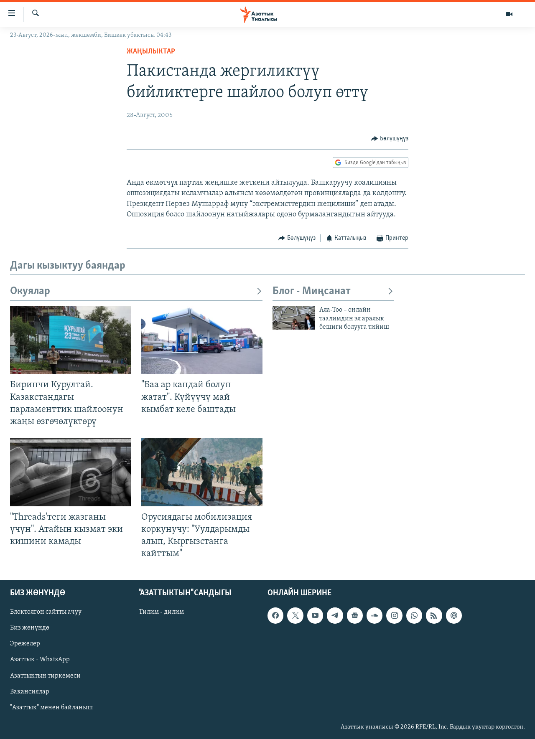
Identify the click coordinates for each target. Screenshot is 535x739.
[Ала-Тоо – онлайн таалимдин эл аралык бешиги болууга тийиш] (294, 318)
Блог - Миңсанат (312, 291)
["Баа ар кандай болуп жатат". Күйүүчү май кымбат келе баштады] (201, 340)
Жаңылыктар (151, 52)
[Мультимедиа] (509, 14)
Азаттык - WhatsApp (40, 659)
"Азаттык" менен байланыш (51, 707)
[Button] (389, 138)
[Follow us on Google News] (355, 615)
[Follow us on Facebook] (275, 615)
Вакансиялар (29, 691)
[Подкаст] (454, 615)
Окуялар (30, 291)
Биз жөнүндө (29, 628)
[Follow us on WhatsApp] (414, 615)
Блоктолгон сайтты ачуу (46, 612)
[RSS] (434, 615)
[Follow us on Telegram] (335, 615)
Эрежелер (25, 643)
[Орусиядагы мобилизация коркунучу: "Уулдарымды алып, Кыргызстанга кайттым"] (201, 472)
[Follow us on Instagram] (394, 615)
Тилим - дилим (161, 612)
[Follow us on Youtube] (315, 615)
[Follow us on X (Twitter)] (295, 615)
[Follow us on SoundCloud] (374, 615)
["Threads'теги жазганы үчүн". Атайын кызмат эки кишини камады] (70, 472)
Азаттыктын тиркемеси (45, 675)
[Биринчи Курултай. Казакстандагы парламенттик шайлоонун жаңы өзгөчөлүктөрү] (70, 340)
